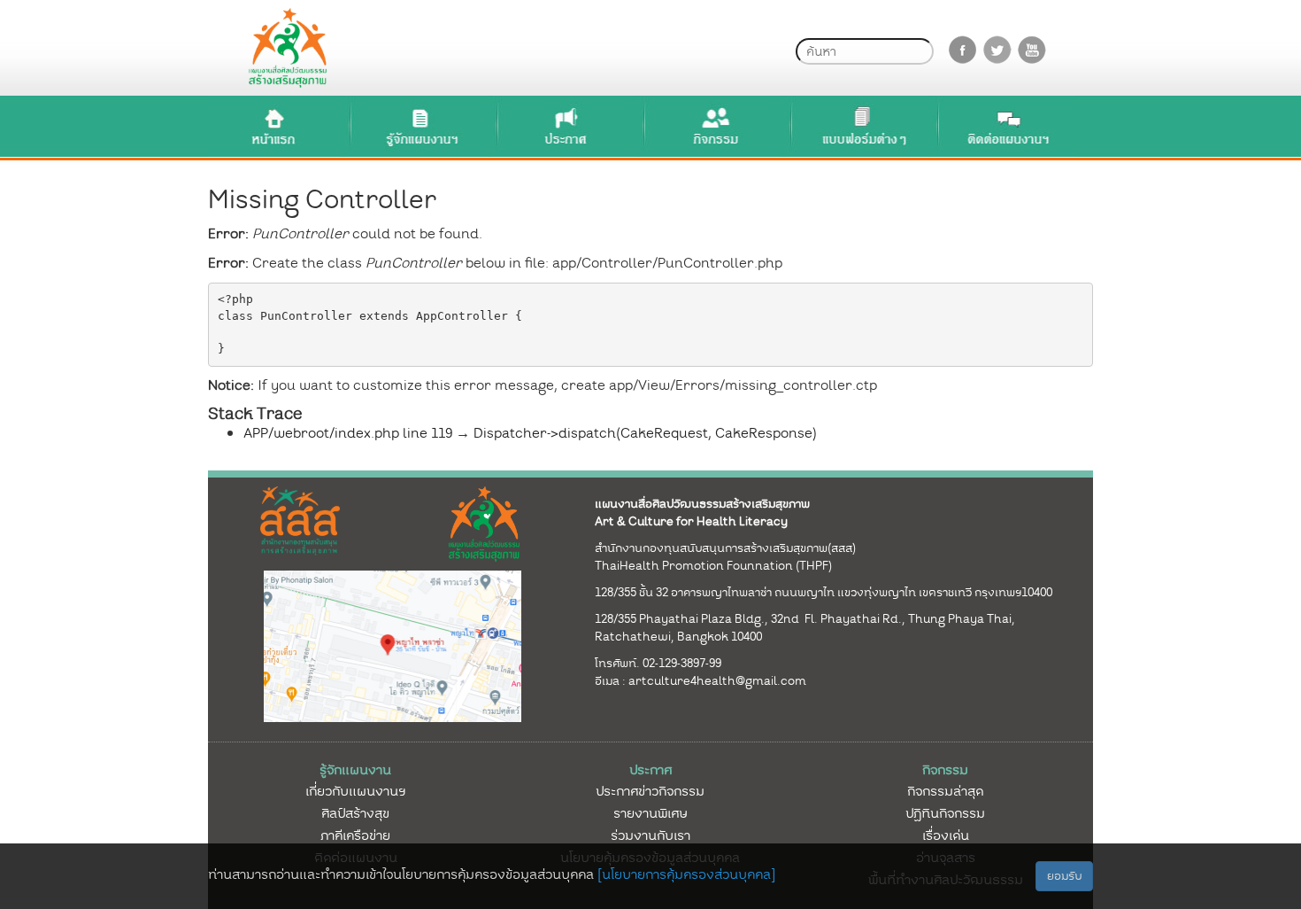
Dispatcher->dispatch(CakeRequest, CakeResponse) (645, 433)
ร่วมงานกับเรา (650, 835)
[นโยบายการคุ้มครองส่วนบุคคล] (686, 874)
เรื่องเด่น (945, 835)
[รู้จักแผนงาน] (421, 126)
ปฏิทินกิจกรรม (945, 813)
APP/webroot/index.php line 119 (347, 433)
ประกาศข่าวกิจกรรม (650, 791)
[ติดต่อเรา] (1009, 126)
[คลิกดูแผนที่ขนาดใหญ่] (393, 645)
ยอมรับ (1064, 875)
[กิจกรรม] (715, 126)
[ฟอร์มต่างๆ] (862, 126)
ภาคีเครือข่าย (355, 835)
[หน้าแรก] (274, 126)
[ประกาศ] (568, 126)
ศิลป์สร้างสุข (355, 813)
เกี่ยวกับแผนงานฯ (355, 791)
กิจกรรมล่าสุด (945, 791)
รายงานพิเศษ (650, 813)
